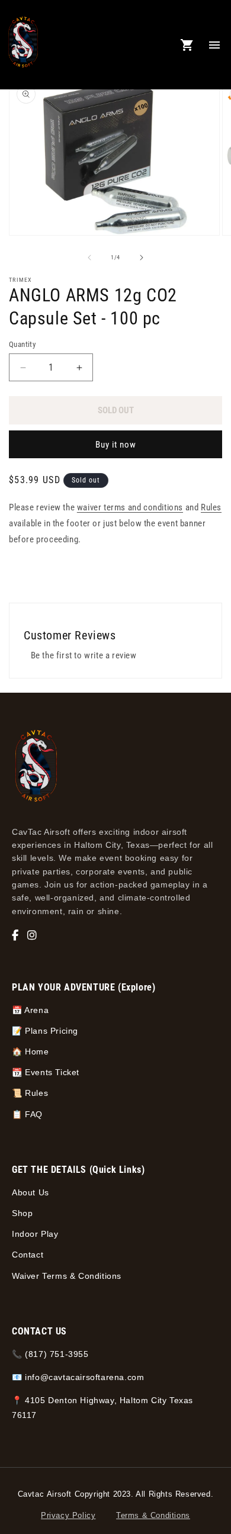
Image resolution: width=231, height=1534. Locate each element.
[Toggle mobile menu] (214, 45)
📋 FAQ (27, 1114)
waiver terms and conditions (130, 507)
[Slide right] (142, 258)
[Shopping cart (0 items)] (187, 45)
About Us (30, 1192)
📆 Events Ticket (45, 1072)
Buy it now (115, 444)
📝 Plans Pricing (45, 1030)
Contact (27, 1254)
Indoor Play (35, 1234)
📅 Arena (30, 1010)
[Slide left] (89, 258)
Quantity (22, 344)
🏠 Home (30, 1051)
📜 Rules (30, 1093)
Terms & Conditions (153, 1515)
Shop (22, 1213)
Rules (211, 507)
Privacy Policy (68, 1515)
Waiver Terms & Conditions (66, 1276)
